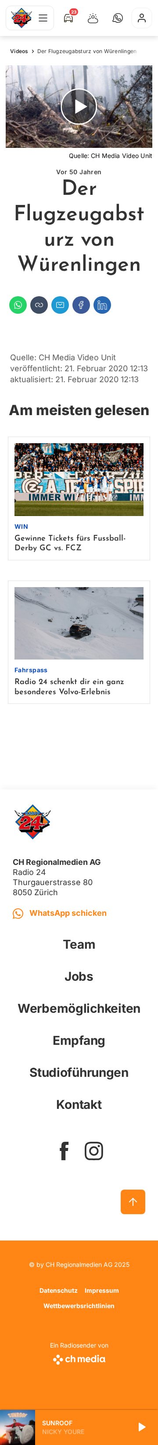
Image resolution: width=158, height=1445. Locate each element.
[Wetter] (93, 18)
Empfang (79, 1040)
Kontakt (78, 1104)
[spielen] (141, 1427)
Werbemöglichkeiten (79, 1008)
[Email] (60, 305)
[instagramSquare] (94, 1151)
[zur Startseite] (21, 18)
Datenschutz (59, 1290)
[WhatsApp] (18, 305)
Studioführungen (79, 1072)
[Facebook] (81, 305)
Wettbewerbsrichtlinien (79, 1305)
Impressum (102, 1290)
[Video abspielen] (79, 106)
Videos (19, 51)
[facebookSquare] (64, 1151)
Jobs (79, 976)
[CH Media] (79, 1357)
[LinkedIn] (102, 305)
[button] (117, 18)
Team (79, 944)
